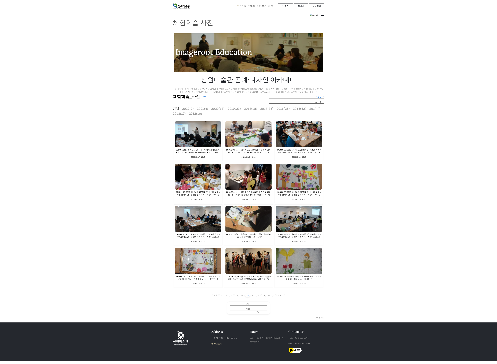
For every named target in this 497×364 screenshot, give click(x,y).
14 (242, 295)
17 (258, 295)
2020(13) (218, 108)
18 (264, 295)
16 (253, 295)
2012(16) (195, 113)
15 (247, 295)
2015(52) (299, 108)
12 (231, 295)
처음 (215, 295)
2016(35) (283, 108)
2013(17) (179, 113)
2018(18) (250, 108)
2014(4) (314, 108)
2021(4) (202, 108)
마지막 (280, 295)
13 (237, 295)
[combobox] (319, 96)
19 (269, 295)
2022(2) (188, 108)
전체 (176, 108)
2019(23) (234, 108)
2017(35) (266, 108)
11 (226, 295)
